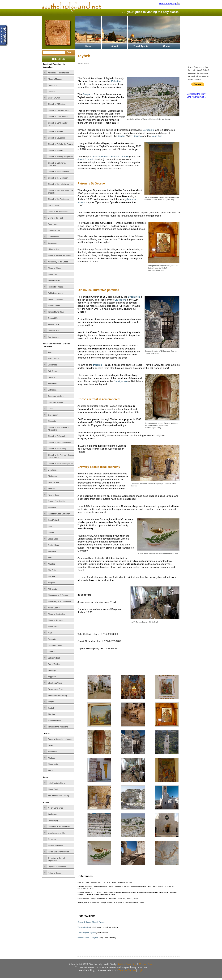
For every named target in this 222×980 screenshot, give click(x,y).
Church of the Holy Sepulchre (60, 184)
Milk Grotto (52, 589)
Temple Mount (54, 306)
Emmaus (52, 489)
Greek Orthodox (101, 156)
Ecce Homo (53, 224)
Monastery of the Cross (58, 262)
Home (88, 46)
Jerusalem (52, 243)
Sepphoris (52, 677)
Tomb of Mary (54, 318)
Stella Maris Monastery (57, 695)
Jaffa (50, 526)
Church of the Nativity (57, 449)
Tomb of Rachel (54, 720)
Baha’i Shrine (53, 358)
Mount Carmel (54, 608)
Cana (50, 409)
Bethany (51, 377)
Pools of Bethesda (55, 287)
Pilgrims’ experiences (57, 867)
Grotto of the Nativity (56, 501)
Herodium (52, 507)
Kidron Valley (53, 249)
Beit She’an (52, 371)
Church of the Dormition (58, 178)
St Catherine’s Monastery (58, 795)
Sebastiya (52, 670)
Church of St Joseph (56, 436)
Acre (50, 352)
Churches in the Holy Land (59, 827)
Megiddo (51, 583)
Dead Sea (52, 470)
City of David (53, 205)
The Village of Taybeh (87, 932)
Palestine (116, 81)
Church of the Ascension (58, 172)
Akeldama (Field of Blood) (59, 73)
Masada (51, 576)
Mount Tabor (53, 626)
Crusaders (120, 299)
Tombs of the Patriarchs (58, 727)
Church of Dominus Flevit (58, 110)
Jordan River (53, 545)
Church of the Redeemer (58, 199)
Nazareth (52, 639)
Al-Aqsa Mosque (55, 79)
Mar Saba (52, 570)
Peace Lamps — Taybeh (88, 938)
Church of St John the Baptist (60, 144)
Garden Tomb (54, 230)
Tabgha (51, 702)
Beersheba (52, 365)
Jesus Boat (53, 539)
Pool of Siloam (54, 281)
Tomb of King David (56, 312)
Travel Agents (141, 46)
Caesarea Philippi (55, 402)
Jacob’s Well (53, 520)
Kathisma (52, 551)
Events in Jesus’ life (56, 833)
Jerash (51, 745)
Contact (167, 46)
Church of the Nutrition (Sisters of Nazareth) (61, 456)
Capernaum (53, 415)
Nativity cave (121, 381)
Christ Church (54, 98)
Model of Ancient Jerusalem (59, 255)
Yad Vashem (53, 337)
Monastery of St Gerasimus (59, 601)
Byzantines (134, 296)
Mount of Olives (54, 268)
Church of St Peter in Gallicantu (57, 164)
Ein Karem (52, 476)
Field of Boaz (53, 495)
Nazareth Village (55, 645)
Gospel (86, 94)
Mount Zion (52, 274)
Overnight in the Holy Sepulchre (57, 859)
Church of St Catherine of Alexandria (58, 428)
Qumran (51, 652)
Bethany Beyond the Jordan (59, 739)
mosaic (81, 202)
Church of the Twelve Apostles (61, 464)
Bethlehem (52, 384)
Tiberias (51, 714)
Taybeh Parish (84, 927)
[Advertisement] (118, 280)
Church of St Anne (55, 132)
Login (140, 970)
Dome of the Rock (55, 218)
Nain (50, 633)
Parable (97, 364)
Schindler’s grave (55, 293)
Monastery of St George (58, 595)
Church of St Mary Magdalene (60, 157)
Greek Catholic (86, 159)
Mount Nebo (53, 764)
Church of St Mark (55, 150)
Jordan (121, 136)
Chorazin (52, 421)
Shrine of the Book (55, 299)
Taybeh (51, 708)
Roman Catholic (120, 156)
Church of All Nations (57, 104)
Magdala (51, 564)
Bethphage (52, 85)
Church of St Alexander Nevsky (57, 124)
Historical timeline (55, 845)
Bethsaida (52, 390)
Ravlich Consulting (126, 964)
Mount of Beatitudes (56, 614)
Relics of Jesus (54, 873)
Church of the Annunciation (59, 442)
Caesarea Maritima (56, 396)
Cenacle (51, 91)
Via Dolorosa (53, 324)
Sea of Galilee (54, 664)
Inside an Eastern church (58, 852)
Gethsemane (53, 237)
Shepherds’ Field (55, 683)
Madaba (51, 758)
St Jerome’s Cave (55, 689)
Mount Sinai (53, 789)
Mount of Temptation (56, 620)
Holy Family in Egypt (56, 783)
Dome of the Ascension (57, 212)
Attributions (52, 814)
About (114, 46)
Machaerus (53, 752)
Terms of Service (127, 970)
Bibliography (53, 820)
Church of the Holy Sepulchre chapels (60, 191)
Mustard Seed (146, 964)
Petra (50, 770)
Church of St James (56, 138)
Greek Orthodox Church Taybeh (91, 922)
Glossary (52, 839)
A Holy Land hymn (55, 808)
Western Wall (53, 331)
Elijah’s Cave (53, 482)
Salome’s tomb (54, 658)
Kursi (50, 558)
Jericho (51, 533)
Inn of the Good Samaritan (59, 514)
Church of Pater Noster (58, 117)
